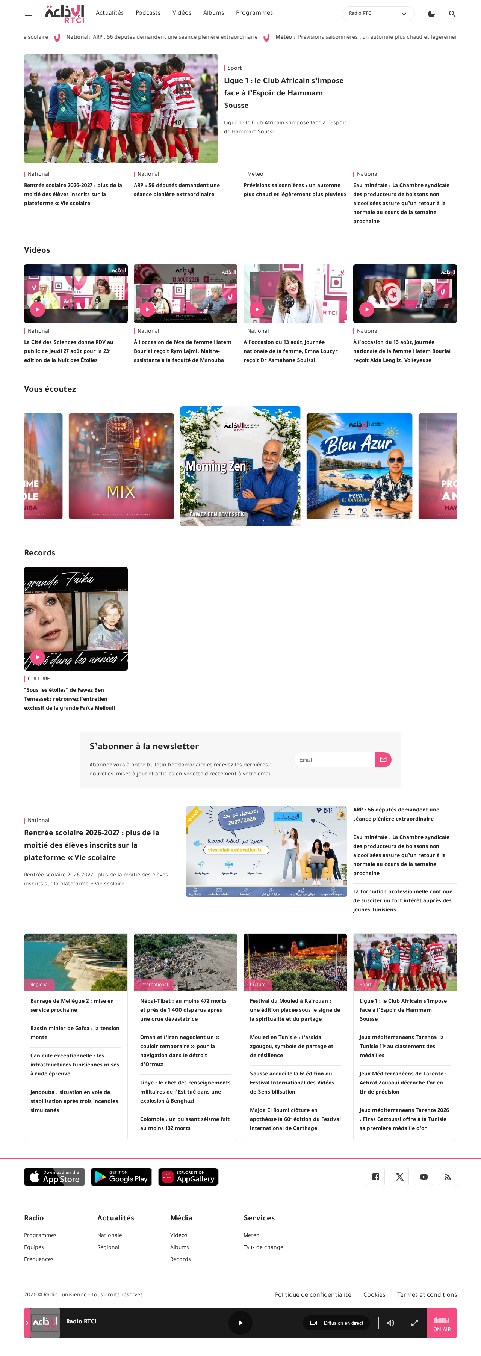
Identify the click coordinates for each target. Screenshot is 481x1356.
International (154, 985)
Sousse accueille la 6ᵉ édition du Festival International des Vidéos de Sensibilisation (292, 1084)
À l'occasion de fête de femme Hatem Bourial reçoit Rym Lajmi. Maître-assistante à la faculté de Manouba (182, 352)
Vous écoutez (50, 390)
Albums (213, 13)
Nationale (109, 1236)
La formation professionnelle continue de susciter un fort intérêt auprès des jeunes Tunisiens (402, 902)
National (39, 175)
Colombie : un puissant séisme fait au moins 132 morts (185, 1124)
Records (39, 554)
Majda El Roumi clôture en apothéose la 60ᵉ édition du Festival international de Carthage (295, 1120)
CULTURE (39, 680)
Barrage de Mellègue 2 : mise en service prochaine (72, 1006)
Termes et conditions (427, 1295)
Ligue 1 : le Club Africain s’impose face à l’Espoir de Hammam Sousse (284, 94)
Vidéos (181, 13)
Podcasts (148, 13)
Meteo (252, 1236)
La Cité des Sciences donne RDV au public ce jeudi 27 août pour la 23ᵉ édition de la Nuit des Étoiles (68, 352)
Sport (235, 69)
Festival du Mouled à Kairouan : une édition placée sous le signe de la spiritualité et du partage (295, 1011)
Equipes (34, 1248)
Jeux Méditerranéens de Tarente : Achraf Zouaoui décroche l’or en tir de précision (403, 1084)
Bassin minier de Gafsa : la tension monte (74, 1033)
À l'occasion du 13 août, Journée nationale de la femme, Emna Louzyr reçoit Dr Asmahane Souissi (291, 352)
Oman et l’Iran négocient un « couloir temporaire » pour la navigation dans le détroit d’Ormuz (179, 1051)
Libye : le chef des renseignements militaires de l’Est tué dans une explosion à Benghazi (185, 1093)
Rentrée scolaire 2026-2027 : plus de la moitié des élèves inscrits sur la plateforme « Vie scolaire (73, 195)
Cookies (374, 1295)
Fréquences (39, 1260)
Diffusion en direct (343, 1323)
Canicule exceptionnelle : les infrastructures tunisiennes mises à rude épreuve (74, 1066)
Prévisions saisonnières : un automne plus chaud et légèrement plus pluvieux (346, 38)
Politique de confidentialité (313, 1295)
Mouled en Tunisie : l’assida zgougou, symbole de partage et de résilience (291, 1047)
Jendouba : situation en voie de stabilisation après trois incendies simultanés (74, 1102)
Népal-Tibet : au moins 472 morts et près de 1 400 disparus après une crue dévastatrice (183, 1011)
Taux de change (263, 1248)
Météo (255, 175)
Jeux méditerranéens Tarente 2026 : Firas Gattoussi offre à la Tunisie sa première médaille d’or (404, 1120)
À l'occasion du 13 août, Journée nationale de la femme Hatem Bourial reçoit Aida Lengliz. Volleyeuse (402, 352)
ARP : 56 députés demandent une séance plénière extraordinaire (123, 38)
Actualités (110, 13)
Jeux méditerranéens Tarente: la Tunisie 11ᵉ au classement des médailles (402, 1047)
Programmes (254, 13)
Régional (39, 985)
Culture (258, 985)
